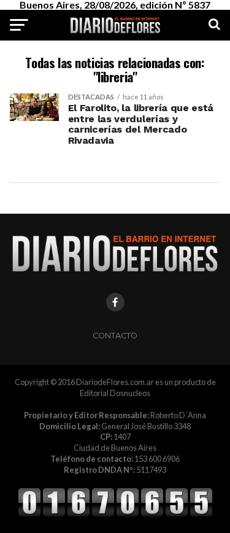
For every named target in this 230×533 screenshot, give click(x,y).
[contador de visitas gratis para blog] (115, 514)
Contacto (115, 335)
